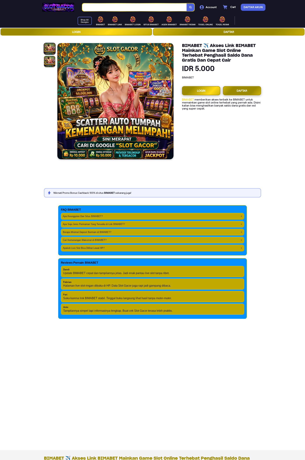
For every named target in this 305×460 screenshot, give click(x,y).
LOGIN (76, 31)
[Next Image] (171, 101)
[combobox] (134, 7)
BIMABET (188, 99)
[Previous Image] (60, 101)
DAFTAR (229, 31)
